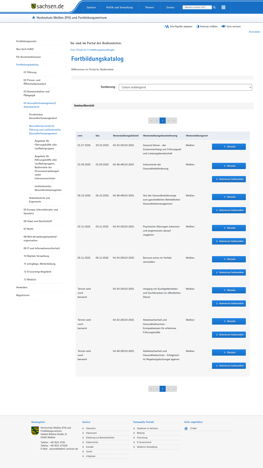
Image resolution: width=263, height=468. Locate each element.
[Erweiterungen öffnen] (223, 7)
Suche (89, 451)
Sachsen (91, 7)
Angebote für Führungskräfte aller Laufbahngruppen (46, 144)
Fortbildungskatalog (27, 64)
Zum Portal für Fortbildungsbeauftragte (92, 49)
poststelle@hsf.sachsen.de (64, 448)
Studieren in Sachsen (147, 428)
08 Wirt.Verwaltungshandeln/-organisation (40, 238)
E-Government (144, 442)
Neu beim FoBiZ (25, 49)
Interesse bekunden (231, 179)
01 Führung (30, 72)
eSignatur (91, 456)
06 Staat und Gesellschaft (38, 221)
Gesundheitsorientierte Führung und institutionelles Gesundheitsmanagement (45, 129)
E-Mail (193, 428)
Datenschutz (92, 442)
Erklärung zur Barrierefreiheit (100, 437)
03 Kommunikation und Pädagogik (37, 93)
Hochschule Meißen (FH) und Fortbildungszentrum (72, 17)
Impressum (91, 433)
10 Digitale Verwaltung (36, 256)
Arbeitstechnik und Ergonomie (39, 199)
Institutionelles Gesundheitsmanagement (48, 188)
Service (170, 7)
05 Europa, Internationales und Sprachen (41, 211)
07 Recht (28, 228)
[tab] (55, 422)
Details (231, 146)
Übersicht (90, 428)
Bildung (141, 433)
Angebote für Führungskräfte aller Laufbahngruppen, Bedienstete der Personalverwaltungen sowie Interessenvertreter (47, 167)
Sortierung (108, 86)
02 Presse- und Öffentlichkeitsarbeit (35, 81)
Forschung (142, 437)
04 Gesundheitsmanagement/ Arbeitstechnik (40, 104)
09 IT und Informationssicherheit (42, 248)
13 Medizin (30, 279)
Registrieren (23, 295)
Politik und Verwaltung (119, 7)
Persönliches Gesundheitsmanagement (43, 116)
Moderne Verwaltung (147, 447)
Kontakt (89, 447)
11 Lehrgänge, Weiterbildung (39, 263)
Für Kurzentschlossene (28, 56)
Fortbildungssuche (26, 41)
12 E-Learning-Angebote (37, 271)
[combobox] (197, 7)
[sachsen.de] (55, 9)
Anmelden (254, 31)
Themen (149, 7)
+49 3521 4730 (57, 442)
